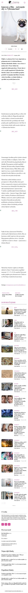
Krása (15, 307)
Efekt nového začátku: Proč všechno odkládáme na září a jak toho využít (20, 388)
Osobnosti (16, 396)
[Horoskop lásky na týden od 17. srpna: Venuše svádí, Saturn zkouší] (7, 456)
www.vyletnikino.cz (20, 285)
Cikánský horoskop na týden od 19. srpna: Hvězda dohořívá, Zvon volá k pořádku (20, 375)
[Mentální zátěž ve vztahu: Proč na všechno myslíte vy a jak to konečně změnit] (7, 323)
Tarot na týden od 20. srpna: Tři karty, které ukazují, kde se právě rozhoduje (20, 362)
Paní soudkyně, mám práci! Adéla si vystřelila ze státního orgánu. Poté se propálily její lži (20, 401)
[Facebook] (2, 524)
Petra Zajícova (17, 315)
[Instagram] (6, 524)
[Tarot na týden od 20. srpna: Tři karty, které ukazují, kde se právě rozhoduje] (7, 361)
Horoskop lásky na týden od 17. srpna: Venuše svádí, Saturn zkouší (19, 457)
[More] (21, 49)
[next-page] (5, 503)
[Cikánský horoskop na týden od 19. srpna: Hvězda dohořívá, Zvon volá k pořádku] (7, 374)
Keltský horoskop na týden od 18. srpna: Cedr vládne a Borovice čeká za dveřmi (19, 415)
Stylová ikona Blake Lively (7, 295)
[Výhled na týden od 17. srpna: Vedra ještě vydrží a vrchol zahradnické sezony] (7, 443)
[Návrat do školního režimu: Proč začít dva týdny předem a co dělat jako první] (7, 483)
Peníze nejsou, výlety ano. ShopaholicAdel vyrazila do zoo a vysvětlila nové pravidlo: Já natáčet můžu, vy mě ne (20, 430)
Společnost (17, 358)
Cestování (16, 345)
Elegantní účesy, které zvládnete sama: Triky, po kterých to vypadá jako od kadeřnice (20, 311)
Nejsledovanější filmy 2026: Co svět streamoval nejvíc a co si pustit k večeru (20, 337)
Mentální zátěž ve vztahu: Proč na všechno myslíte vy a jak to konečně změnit (20, 324)
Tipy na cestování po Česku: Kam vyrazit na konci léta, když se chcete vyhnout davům (20, 350)
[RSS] (9, 524)
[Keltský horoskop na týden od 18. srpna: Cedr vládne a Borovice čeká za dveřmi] (7, 413)
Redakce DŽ (10, 55)
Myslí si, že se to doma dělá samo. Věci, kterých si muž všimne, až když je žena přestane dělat (20, 470)
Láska (15, 320)
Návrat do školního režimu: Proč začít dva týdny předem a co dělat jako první (20, 484)
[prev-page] (2, 503)
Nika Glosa (16, 405)
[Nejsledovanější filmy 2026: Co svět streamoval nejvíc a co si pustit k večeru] (7, 336)
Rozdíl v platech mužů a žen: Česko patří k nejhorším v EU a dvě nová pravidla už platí (20, 496)
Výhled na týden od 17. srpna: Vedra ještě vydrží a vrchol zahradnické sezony (20, 444)
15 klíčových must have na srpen (19, 295)
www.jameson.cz (10, 285)
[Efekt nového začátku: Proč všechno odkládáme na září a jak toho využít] (7, 387)
